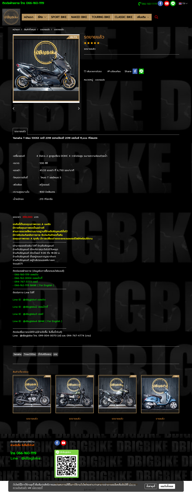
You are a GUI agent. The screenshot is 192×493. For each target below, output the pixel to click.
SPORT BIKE (59, 17)
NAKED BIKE (79, 17)
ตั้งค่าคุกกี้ (151, 486)
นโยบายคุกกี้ (37, 487)
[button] (156, 17)
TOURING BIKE (101, 17)
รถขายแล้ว (100, 79)
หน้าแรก (28, 17)
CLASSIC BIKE (123, 17)
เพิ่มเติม (142, 17)
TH (184, 3)
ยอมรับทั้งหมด (167, 486)
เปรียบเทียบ (115, 71)
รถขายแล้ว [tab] (20, 131)
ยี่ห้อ (41, 17)
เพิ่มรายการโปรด (94, 71)
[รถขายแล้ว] (46, 68)
